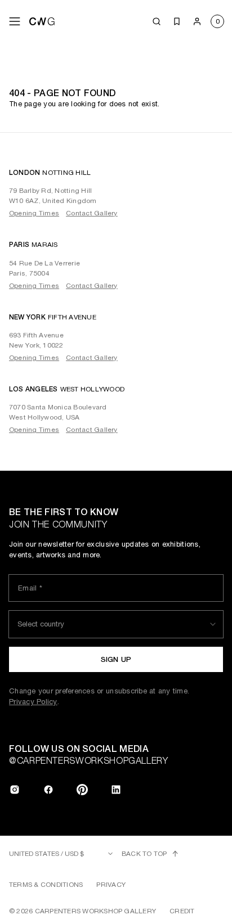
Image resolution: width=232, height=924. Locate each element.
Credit (181, 911)
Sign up (116, 659)
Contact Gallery (92, 213)
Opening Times (34, 213)
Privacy (111, 885)
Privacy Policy (33, 701)
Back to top (144, 854)
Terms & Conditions (46, 885)
